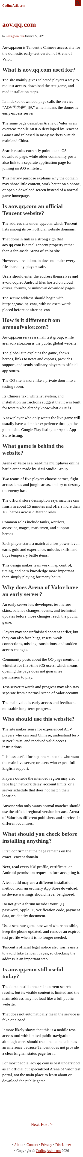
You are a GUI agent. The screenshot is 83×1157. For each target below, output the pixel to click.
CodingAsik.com (13, 5)
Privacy (46, 1145)
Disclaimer (63, 1145)
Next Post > (42, 1124)
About (18, 1145)
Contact (32, 1145)
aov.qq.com (19, 24)
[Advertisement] (41, 1097)
